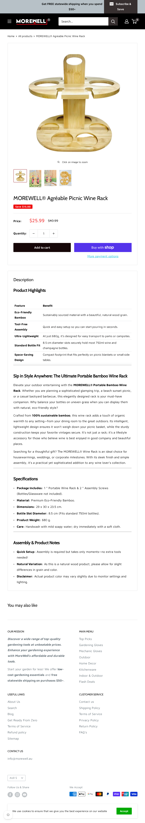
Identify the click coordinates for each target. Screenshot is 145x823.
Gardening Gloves (91, 645)
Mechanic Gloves (90, 651)
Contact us (86, 701)
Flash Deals (87, 681)
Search (12, 708)
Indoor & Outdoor (91, 675)
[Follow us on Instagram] (17, 794)
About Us (14, 701)
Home (11, 36)
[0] (134, 21)
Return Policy (88, 726)
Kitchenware (87, 669)
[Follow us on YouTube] (24, 794)
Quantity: (20, 233)
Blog (11, 714)
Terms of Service (19, 726)
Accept (124, 811)
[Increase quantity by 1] (54, 233)
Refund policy (17, 732)
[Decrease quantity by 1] (34, 233)
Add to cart (42, 247)
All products (25, 36)
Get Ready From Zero (22, 720)
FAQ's (83, 732)
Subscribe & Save (123, 6)
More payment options (102, 256)
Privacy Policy (89, 720)
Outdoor (84, 657)
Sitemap (13, 738)
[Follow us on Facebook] (10, 794)
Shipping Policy (89, 708)
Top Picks (85, 639)
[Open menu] (9, 21)
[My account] (127, 21)
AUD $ (13, 777)
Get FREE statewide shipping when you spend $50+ (72, 6)
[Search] (113, 21)
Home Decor (87, 663)
